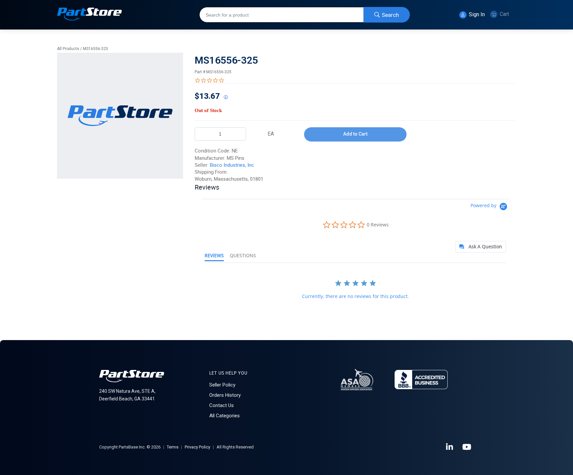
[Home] (89, 15)
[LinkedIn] (450, 447)
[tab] (480, 247)
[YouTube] (467, 447)
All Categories (224, 416)
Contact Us (221, 405)
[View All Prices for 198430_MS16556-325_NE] (225, 97)
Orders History (225, 395)
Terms (172, 447)
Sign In (476, 14)
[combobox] (304, 15)
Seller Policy (222, 385)
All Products (68, 48)
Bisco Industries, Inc (232, 165)
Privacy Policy (197, 447)
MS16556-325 (95, 48)
